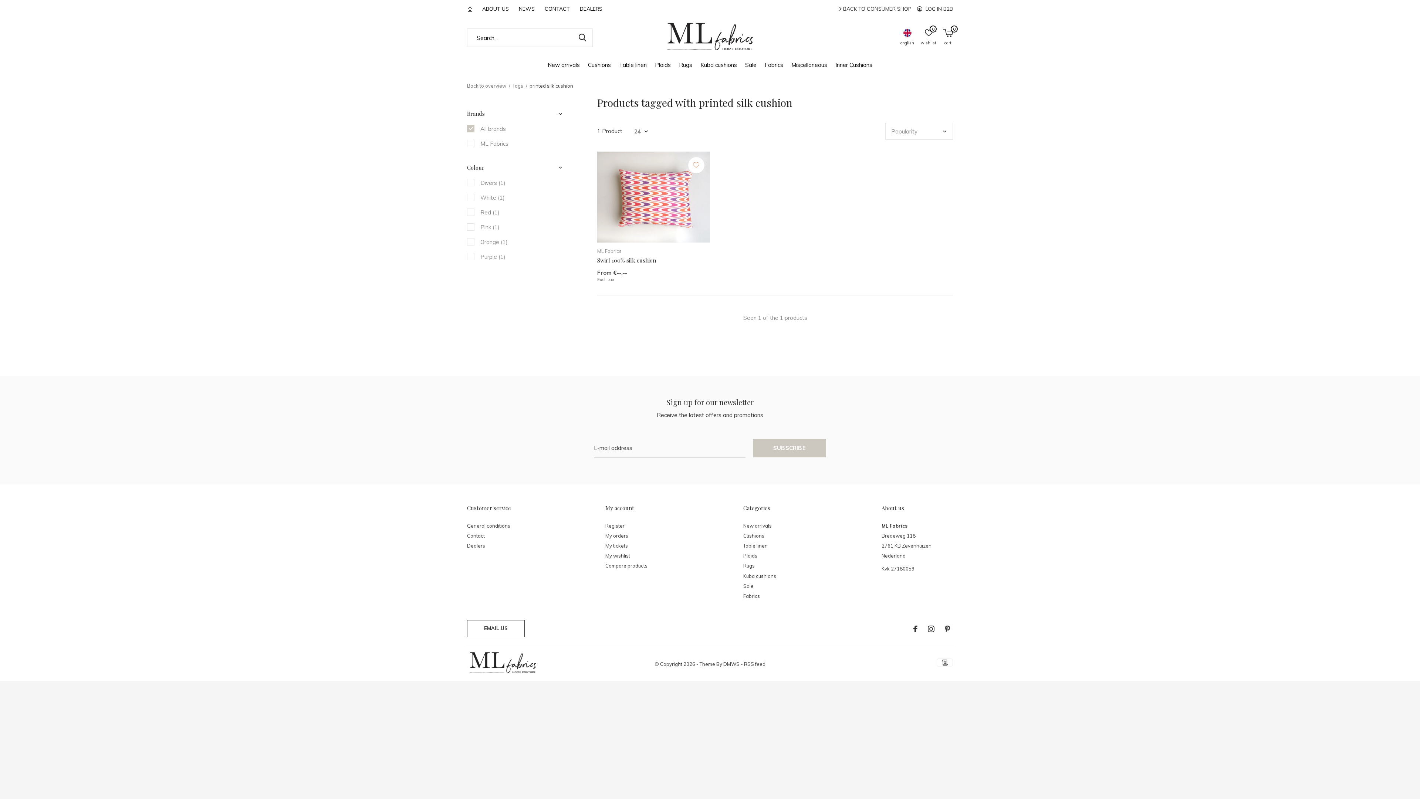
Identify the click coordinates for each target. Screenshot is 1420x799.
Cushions (599, 64)
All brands (493, 128)
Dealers (591, 9)
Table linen (633, 64)
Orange (494, 242)
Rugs (685, 64)
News (527, 9)
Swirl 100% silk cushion (626, 260)
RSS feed (754, 664)
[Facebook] (915, 629)
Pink (490, 227)
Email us (496, 628)
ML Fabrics (494, 143)
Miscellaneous (809, 64)
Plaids (663, 64)
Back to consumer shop (877, 9)
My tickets (616, 546)
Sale (751, 64)
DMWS (731, 664)
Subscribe (789, 447)
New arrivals (564, 64)
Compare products (626, 566)
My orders (616, 536)
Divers (493, 182)
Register (615, 526)
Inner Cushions (853, 64)
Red (490, 212)
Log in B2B (938, 9)
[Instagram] (931, 629)
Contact (557, 9)
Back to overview (486, 86)
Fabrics (774, 64)
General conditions (488, 526)
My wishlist (617, 556)
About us (495, 9)
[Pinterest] (947, 629)
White (492, 197)
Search (582, 37)
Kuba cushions (718, 64)
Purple (493, 256)
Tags (518, 86)
